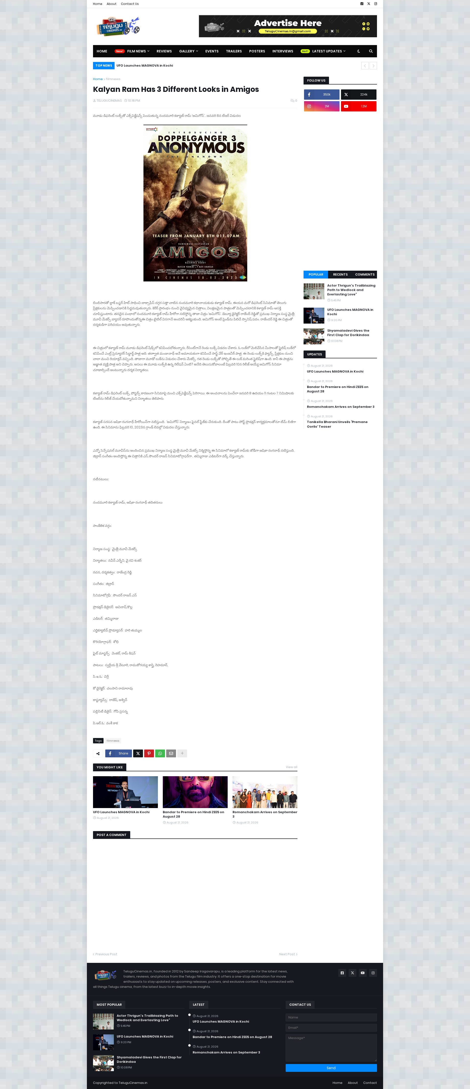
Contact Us (130, 4)
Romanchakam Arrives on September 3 (265, 814)
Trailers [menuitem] (234, 51)
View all (291, 767)
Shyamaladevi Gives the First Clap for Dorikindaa (160, 65)
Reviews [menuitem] (164, 51)
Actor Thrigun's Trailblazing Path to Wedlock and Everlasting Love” (351, 290)
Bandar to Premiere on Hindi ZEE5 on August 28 (193, 814)
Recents (340, 274)
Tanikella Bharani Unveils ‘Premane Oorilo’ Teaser (337, 424)
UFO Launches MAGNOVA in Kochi (121, 812)
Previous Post (106, 954)
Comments (365, 274)
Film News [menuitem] (136, 51)
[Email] (171, 753)
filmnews (113, 79)
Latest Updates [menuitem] (327, 51)
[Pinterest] (149, 753)
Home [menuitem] (102, 51)
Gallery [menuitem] (187, 51)
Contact (370, 1082)
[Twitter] (138, 753)
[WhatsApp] (160, 753)
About (112, 4)
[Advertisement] (340, 191)
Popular (316, 274)
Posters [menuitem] (257, 51)
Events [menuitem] (212, 51)
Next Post (287, 954)
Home (97, 4)
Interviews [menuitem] (282, 51)
